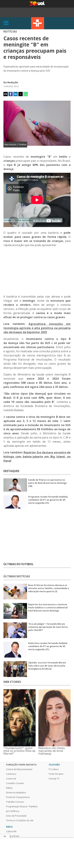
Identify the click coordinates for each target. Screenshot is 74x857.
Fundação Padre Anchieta (21, 765)
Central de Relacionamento (19, 769)
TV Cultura (37, 23)
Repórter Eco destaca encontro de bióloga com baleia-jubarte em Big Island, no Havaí (37, 457)
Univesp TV (54, 779)
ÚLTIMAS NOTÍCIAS (16, 576)
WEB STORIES (12, 682)
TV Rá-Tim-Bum (56, 774)
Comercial (11, 779)
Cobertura (11, 774)
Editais (9, 788)
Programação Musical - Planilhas (22, 807)
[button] (5, 94)
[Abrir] (6, 23)
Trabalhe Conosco (15, 802)
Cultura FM (11, 831)
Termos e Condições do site (20, 820)
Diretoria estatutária (16, 793)
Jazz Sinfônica (12, 811)
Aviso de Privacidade (16, 816)
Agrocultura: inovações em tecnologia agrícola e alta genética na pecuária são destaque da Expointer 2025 (37, 328)
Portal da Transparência (18, 797)
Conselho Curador (15, 783)
